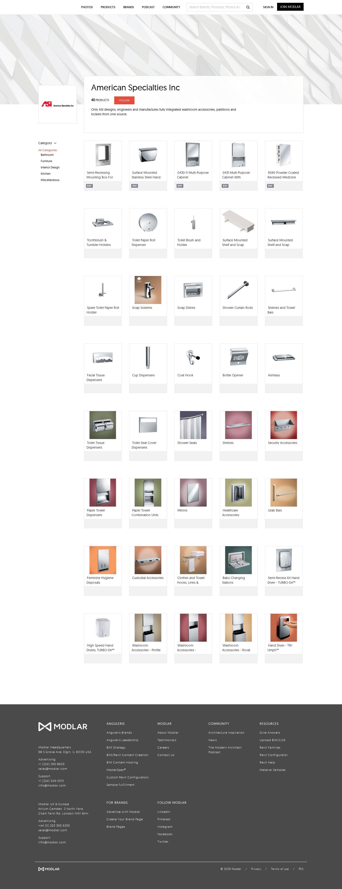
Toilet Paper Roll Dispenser (143, 242)
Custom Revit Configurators (128, 777)
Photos (87, 7)
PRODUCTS (100, 100)
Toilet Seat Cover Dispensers (144, 445)
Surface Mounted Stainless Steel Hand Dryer (146, 177)
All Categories (47, 150)
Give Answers (270, 732)
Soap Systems (142, 308)
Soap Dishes (186, 308)
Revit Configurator (274, 755)
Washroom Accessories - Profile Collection (146, 650)
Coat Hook (185, 375)
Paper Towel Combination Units (145, 512)
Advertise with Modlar (123, 812)
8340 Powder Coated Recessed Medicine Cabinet (283, 177)
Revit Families (270, 747)
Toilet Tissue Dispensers (95, 445)
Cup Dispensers (143, 375)
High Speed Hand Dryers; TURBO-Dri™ (100, 647)
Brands (128, 7)
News (212, 740)
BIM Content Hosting (122, 762)
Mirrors (182, 510)
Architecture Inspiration (226, 732)
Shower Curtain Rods (238, 308)
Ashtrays (274, 375)
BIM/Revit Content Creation (127, 755)
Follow (124, 100)
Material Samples (273, 770)
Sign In (268, 7)
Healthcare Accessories (230, 512)
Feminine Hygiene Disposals (100, 580)
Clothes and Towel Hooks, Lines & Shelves (191, 582)
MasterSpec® (116, 770)
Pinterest (164, 819)
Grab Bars (275, 510)
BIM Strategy (116, 747)
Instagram (165, 826)
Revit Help (267, 762)
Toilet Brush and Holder (189, 242)
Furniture (46, 161)
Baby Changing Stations (233, 580)
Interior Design (50, 167)
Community (171, 7)
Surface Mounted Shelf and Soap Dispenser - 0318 (280, 245)
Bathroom (47, 155)
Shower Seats (187, 443)
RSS (301, 869)
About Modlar (168, 732)
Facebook (165, 834)
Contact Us (166, 755)
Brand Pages (116, 826)
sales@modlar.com (52, 768)
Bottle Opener (233, 375)
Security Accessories (282, 443)
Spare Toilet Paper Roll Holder (103, 310)
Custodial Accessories (148, 578)
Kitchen (45, 173)
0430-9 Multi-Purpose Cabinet (193, 174)
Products (108, 7)
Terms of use (280, 869)
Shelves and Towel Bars (281, 310)
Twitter (163, 841)
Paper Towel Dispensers (96, 512)
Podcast (148, 7)
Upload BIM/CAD (272, 740)
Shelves (228, 443)
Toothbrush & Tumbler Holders (99, 242)
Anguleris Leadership (122, 740)
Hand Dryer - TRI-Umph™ (280, 647)
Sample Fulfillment (121, 785)
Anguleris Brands (119, 732)
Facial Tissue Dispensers (96, 377)
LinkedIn (164, 812)
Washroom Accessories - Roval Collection (236, 650)
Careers (163, 747)
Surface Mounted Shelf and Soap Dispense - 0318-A (235, 245)
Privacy (256, 869)
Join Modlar (290, 7)
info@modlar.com (52, 785)
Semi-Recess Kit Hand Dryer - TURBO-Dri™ (283, 580)
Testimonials (167, 740)
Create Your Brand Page (125, 819)
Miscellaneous (50, 180)
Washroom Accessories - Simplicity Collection (191, 650)
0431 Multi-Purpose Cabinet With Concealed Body (236, 177)
